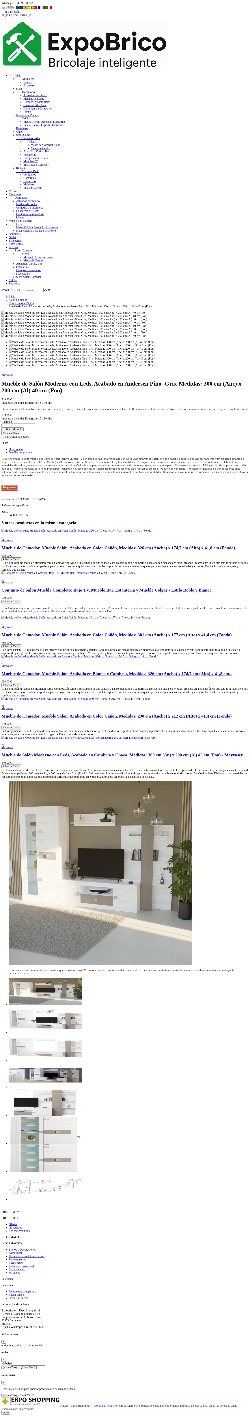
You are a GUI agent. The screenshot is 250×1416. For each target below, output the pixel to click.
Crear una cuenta (18, 1298)
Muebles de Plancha (27, 115)
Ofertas (13, 1224)
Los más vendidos (19, 1230)
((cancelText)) (10, 1367)
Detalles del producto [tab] (21, 452)
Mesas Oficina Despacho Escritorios (44, 121)
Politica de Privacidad (21, 1266)
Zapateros (29, 85)
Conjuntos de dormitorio (37, 108)
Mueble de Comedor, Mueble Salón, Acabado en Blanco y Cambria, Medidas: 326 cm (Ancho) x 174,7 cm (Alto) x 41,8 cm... (116, 673)
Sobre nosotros (17, 1259)
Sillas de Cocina (32, 187)
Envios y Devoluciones (22, 1249)
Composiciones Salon (35, 158)
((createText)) (28, 1367)
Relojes (20, 167)
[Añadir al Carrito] (2, 537)
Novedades (15, 1227)
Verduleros (29, 174)
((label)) (6, 1363)
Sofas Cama (23, 134)
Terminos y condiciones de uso (26, 1256)
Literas (27, 111)
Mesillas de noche (33, 98)
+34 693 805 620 (24, 3)
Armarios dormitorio (35, 95)
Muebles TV (30, 161)
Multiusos (29, 184)
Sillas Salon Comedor (35, 164)
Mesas (30, 141)
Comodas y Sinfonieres (36, 101)
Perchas (27, 82)
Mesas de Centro (40, 148)
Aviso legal (15, 1252)
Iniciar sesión (16, 1294)
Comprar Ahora (11, 433)
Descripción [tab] (16, 449)
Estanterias (29, 154)
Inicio (15, 75)
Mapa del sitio (17, 1269)
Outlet (19, 131)
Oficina (23, 118)
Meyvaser (7, 374)
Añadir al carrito (12, 429)
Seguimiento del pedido (22, 1291)
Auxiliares (25, 78)
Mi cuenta (14, 1272)
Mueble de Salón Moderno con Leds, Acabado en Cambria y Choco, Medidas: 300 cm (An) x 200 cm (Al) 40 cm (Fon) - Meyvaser (122, 755)
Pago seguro (16, 1262)
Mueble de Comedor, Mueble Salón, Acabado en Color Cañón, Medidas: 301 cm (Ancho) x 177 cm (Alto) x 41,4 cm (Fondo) (116, 634)
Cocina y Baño (27, 171)
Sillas (19, 88)
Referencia (8, 499)
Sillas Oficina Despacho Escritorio (43, 125)
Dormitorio (25, 92)
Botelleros (22, 128)
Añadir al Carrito (11, 559)
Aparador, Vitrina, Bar (36, 151)
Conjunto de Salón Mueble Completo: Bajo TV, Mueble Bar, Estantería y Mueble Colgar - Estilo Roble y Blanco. (107, 590)
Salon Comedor (28, 138)
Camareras (29, 177)
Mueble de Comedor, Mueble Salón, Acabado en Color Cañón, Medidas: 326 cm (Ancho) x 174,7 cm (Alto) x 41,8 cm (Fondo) (118, 547)
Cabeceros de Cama (34, 105)
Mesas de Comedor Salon (45, 144)
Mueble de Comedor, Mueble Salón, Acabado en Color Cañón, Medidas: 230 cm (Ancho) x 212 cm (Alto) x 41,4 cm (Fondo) (116, 716)
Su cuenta (7, 1278)
